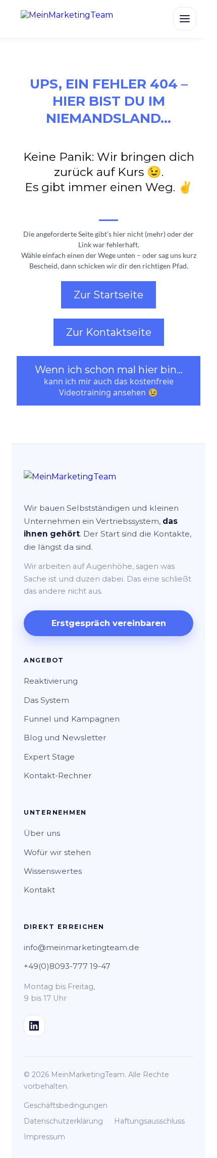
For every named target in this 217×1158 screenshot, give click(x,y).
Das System (46, 700)
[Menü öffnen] (184, 18)
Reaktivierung (51, 681)
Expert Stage (49, 757)
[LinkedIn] (34, 1025)
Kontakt (39, 890)
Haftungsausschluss (149, 1121)
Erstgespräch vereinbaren (108, 623)
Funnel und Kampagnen (72, 719)
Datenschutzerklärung (63, 1121)
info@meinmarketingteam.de (81, 947)
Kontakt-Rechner (58, 775)
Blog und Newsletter (65, 737)
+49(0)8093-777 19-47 (67, 966)
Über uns (42, 833)
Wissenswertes (53, 871)
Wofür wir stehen (57, 852)
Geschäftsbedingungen (65, 1105)
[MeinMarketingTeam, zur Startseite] (67, 18)
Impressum (44, 1136)
